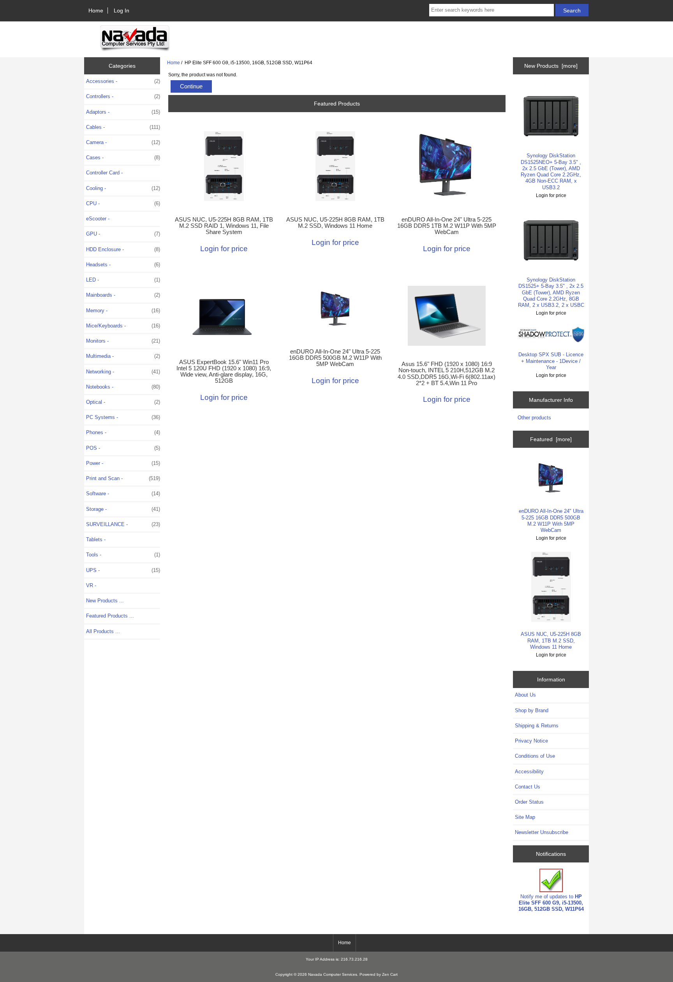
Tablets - (96, 539)
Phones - (123, 432)
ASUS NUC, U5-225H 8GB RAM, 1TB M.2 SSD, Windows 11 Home (335, 222)
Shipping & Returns (536, 726)
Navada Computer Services (332, 974)
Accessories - (123, 81)
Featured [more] (551, 439)
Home (95, 10)
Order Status (529, 802)
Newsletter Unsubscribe (541, 832)
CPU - (123, 203)
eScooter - (97, 219)
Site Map (525, 817)
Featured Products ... (110, 616)
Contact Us (527, 787)
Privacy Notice (531, 741)
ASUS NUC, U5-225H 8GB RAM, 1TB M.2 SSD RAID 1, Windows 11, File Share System (224, 225)
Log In (121, 10)
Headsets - (123, 264)
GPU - (123, 234)
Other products (534, 418)
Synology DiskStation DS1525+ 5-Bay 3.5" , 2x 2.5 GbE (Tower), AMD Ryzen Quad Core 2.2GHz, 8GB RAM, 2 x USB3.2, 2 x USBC (551, 292)
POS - (123, 448)
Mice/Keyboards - (123, 326)
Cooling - (123, 188)
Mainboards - (123, 295)
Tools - (123, 555)
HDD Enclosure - (123, 249)
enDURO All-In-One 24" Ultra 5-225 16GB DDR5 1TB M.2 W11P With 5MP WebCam (446, 225)
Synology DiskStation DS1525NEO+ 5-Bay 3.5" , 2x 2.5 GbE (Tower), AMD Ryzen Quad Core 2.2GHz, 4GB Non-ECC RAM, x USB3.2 (551, 171)
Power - (123, 463)
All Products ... (103, 631)
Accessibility (529, 771)
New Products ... (105, 601)
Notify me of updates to (551, 903)
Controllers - (123, 96)
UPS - (123, 570)
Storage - (123, 509)
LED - (123, 280)
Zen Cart (390, 974)
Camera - (123, 142)
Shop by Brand (531, 710)
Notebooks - (123, 387)
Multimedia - (123, 356)
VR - (91, 585)
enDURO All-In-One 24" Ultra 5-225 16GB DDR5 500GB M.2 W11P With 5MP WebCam (335, 357)
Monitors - (123, 341)
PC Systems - (123, 417)
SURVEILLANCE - (123, 524)
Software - (123, 493)
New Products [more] (551, 66)
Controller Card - (104, 173)
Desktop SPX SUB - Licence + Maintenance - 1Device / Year (550, 361)
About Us (525, 695)
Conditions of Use (535, 756)
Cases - (123, 157)
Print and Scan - (123, 478)
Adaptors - (123, 112)
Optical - (123, 402)
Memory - (123, 310)
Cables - (123, 127)
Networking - (123, 372)
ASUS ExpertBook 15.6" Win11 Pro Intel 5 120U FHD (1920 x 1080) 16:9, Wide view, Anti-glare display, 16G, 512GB (223, 371)
